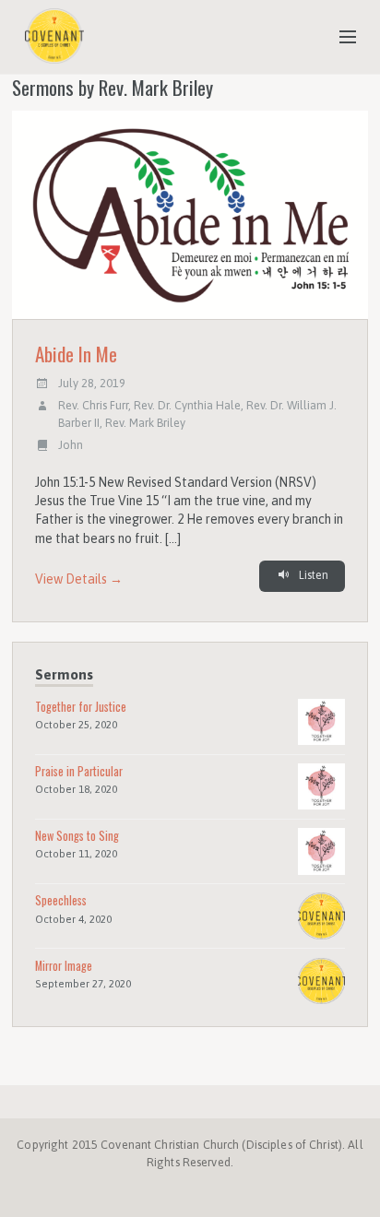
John (70, 445)
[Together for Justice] (321, 720)
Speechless (61, 900)
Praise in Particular (79, 771)
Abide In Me (76, 353)
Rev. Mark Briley (145, 423)
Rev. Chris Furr (93, 405)
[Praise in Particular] (321, 785)
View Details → (79, 579)
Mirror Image (63, 966)
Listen (312, 575)
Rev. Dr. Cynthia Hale (187, 405)
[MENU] (339, 37)
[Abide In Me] (190, 215)
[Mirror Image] (321, 980)
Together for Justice (80, 706)
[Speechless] (321, 915)
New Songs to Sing (77, 836)
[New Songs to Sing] (321, 850)
